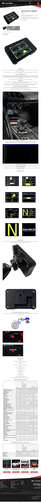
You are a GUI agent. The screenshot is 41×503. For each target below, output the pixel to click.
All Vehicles (5, 8)
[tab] (4, 32)
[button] (18, 11)
